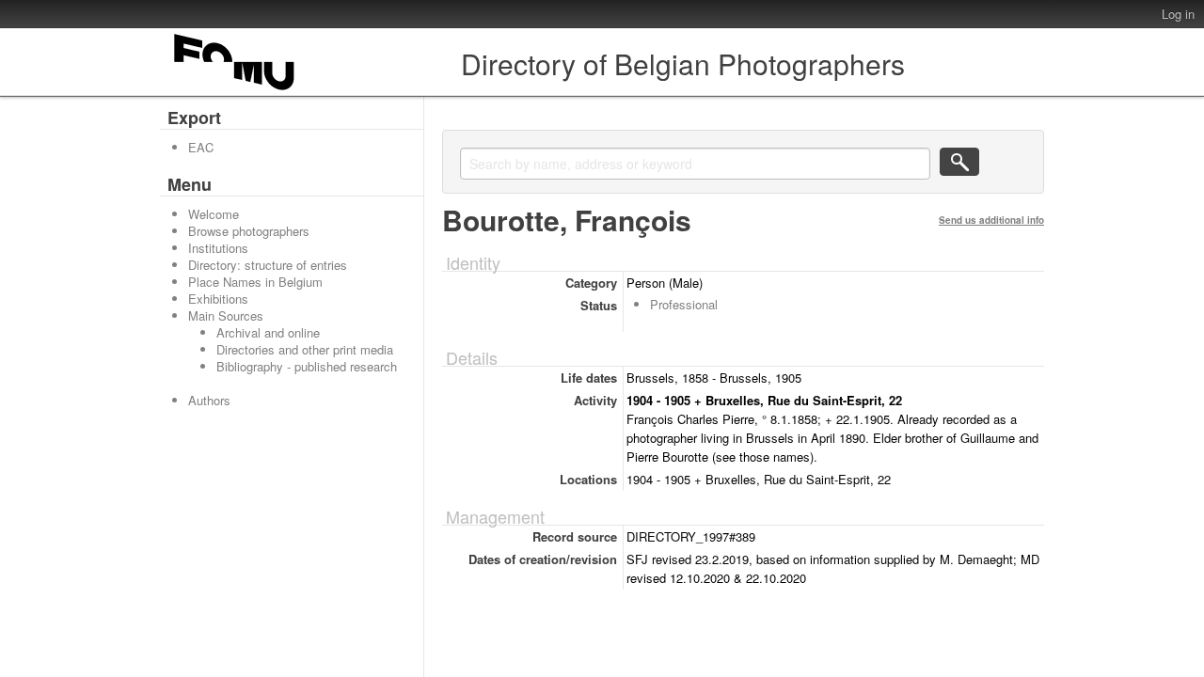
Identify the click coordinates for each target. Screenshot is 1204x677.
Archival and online (268, 332)
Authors (209, 400)
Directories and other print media (304, 349)
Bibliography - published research (306, 366)
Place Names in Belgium (255, 282)
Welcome (213, 214)
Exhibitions (218, 298)
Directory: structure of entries (267, 265)
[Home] (235, 90)
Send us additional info (991, 220)
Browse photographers (248, 231)
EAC (201, 147)
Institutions (218, 248)
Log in (1178, 14)
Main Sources (225, 315)
